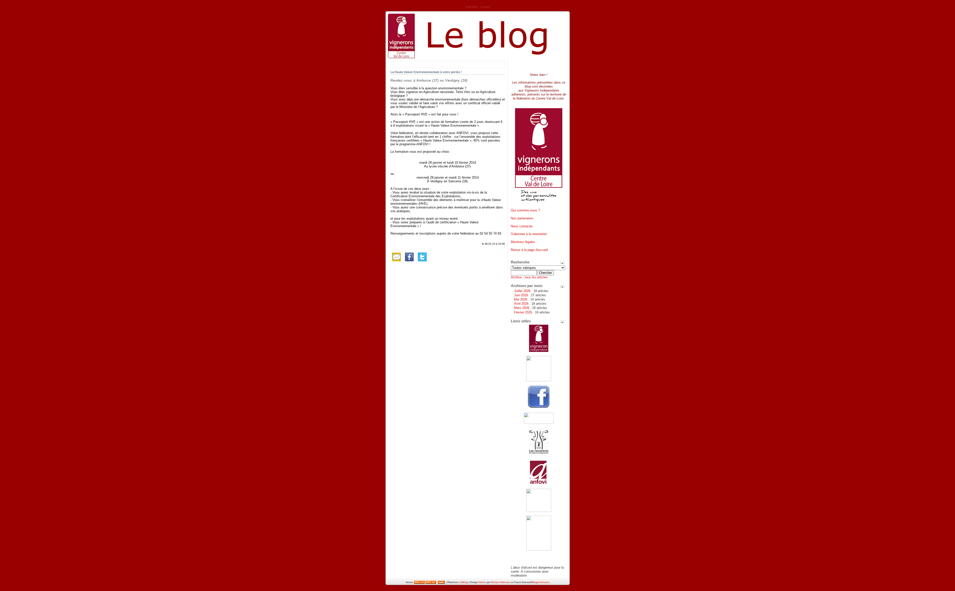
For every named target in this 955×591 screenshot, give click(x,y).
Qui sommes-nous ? (525, 210)
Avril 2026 (521, 303)
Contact (485, 6)
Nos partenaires (522, 218)
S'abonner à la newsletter (529, 234)
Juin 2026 (521, 295)
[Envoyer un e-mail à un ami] (396, 262)
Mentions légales (523, 242)
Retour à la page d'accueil (529, 250)
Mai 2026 (520, 299)
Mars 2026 (521, 308)
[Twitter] (422, 262)
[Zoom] (539, 204)
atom (441, 582)
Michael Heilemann (500, 582)
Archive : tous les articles (529, 277)
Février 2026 (523, 312)
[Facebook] (409, 262)
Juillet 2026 (522, 291)
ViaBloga (463, 582)
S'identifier (471, 6)
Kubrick (482, 582)
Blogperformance (541, 582)
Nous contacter (522, 226)
